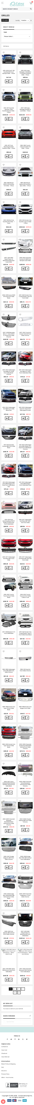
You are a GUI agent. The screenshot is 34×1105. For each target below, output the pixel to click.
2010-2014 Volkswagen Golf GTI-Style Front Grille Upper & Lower (25, 409)
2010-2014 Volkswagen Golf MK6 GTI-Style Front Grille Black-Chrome (8, 372)
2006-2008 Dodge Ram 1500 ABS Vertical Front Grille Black (25, 858)
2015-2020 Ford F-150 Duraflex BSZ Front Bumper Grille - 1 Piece (9, 72)
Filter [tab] (6, 20)
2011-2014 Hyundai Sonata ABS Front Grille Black (8, 446)
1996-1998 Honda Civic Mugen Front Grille (25, 707)
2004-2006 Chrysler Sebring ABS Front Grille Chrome (25, 820)
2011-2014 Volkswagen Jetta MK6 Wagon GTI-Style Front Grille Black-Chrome (25, 447)
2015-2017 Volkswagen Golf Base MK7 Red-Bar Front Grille (25, 558)
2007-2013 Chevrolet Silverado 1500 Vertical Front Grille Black (25, 970)
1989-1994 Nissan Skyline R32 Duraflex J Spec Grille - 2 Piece (25, 184)
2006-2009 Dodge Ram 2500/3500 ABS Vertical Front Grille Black (8, 896)
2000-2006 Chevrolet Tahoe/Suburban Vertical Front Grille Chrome (25, 784)
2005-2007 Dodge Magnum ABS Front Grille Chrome (8, 858)
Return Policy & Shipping (8, 1064)
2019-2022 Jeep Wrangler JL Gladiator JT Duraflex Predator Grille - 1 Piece (25, 73)
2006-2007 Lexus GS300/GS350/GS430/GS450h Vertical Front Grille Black (8, 784)
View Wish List (5, 1057)
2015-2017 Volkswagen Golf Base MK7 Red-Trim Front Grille (25, 521)
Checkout (4, 1053)
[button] (4, 53)
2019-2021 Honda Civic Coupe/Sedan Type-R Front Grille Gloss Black (25, 633)
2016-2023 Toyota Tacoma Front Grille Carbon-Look (25, 596)
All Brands (30, 1016)
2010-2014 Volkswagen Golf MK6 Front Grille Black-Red (8, 409)
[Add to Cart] (7, 81)
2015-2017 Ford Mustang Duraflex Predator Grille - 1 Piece (8, 147)
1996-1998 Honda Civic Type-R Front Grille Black (8, 708)
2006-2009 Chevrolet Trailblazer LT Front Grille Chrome (25, 895)
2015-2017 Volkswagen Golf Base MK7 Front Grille (8, 558)
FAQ (2, 1067)
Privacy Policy (5, 1074)
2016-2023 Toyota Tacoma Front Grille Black (8, 596)
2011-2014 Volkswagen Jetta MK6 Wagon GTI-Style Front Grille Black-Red (8, 484)
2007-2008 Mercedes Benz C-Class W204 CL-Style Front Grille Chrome (9, 335)
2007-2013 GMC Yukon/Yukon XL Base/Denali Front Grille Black (25, 934)
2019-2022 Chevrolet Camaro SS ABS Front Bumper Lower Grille (25, 259)
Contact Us (4, 1046)
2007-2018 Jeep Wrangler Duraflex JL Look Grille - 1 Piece (25, 109)
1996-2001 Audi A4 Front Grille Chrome (25, 670)
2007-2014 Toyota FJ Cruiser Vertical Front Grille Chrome (25, 334)
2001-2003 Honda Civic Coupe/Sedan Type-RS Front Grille (25, 296)
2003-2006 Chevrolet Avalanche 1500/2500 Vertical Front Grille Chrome (25, 746)
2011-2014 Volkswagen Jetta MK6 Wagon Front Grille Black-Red (25, 483)
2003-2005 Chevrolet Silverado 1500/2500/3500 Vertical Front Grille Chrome (9, 822)
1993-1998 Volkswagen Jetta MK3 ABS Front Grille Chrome (8, 671)
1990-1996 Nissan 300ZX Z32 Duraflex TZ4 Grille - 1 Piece (8, 184)
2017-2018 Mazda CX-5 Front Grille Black (8, 632)
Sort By (18, 20)
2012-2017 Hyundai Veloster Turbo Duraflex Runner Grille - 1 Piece (8, 110)
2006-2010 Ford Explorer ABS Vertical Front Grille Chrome (8, 933)
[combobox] (17, 9)
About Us (4, 1071)
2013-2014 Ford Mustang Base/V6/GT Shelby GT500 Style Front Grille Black (9, 522)
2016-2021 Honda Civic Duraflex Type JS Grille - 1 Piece (25, 221)
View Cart (4, 1050)
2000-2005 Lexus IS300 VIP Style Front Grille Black (8, 296)
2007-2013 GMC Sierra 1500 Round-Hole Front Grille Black (8, 970)
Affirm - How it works (7, 1077)
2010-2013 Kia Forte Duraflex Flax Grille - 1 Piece (9, 221)
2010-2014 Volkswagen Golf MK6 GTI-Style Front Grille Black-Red (25, 371)
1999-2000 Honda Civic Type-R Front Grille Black (8, 745)
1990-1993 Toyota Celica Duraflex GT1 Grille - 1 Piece (25, 147)
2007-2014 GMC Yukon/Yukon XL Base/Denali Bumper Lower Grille (9, 260)
